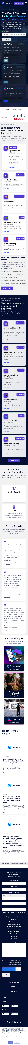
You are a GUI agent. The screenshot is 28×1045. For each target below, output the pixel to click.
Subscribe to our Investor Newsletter (14, 863)
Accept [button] (11, 1042)
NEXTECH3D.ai (13, 982)
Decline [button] (17, 1042)
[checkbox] (14, 928)
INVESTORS (13, 991)
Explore (6, 60)
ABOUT (13, 986)
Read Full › (6, 773)
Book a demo (7, 288)
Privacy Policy (22, 1034)
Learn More (12, 167)
